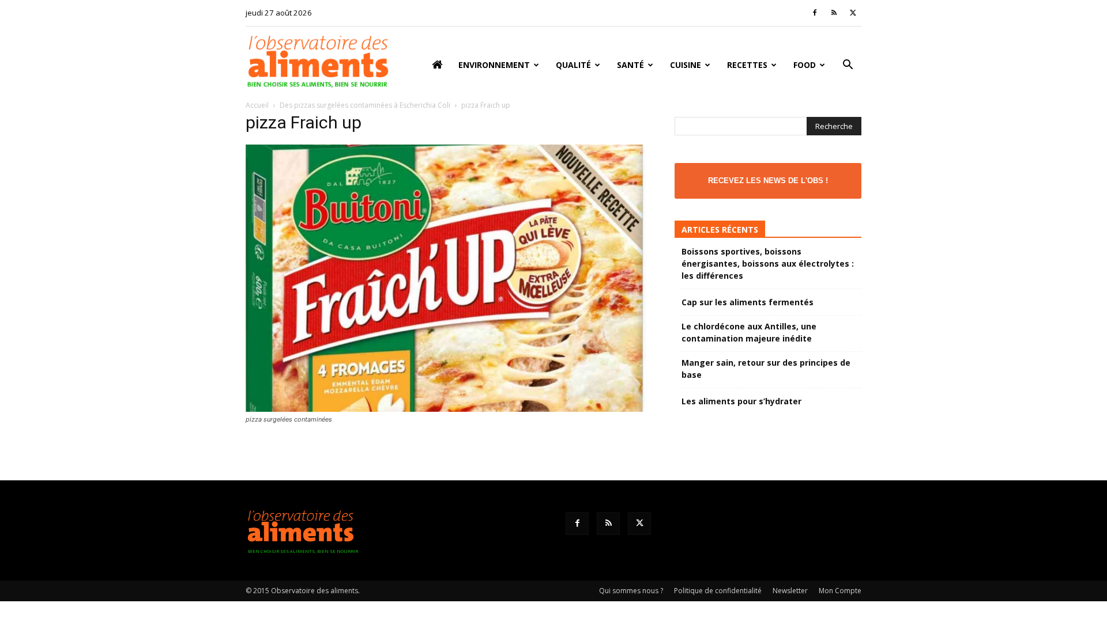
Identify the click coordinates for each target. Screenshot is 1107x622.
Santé (630, 64)
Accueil (257, 105)
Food (804, 64)
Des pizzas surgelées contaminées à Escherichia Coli (365, 105)
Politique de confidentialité (718, 591)
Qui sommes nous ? (631, 591)
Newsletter (790, 591)
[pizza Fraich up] (446, 409)
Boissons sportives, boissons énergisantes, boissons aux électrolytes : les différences (767, 263)
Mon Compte (840, 591)
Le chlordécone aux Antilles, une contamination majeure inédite (748, 332)
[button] (847, 65)
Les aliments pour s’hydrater (741, 401)
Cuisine (685, 64)
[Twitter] (852, 13)
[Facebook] (814, 13)
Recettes (747, 64)
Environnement (494, 64)
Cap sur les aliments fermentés (747, 302)
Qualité (573, 64)
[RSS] (833, 13)
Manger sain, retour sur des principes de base (765, 368)
